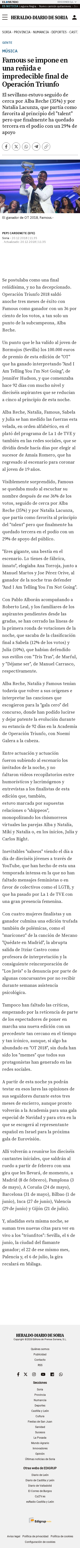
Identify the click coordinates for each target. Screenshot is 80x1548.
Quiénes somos (40, 1349)
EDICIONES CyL (65, 2)
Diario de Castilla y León (40, 1480)
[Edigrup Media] (40, 1520)
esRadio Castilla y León (40, 1501)
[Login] (74, 17)
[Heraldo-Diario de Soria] (39, 17)
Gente (7, 43)
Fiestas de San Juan (40, 1421)
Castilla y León (40, 1411)
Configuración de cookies (40, 1542)
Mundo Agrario (40, 1443)
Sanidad (40, 1427)
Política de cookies (62, 1536)
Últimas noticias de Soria (40, 1459)
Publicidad (40, 1354)
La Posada (40, 1437)
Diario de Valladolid (40, 1485)
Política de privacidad (35, 1536)
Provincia (40, 1394)
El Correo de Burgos (40, 1491)
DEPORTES (59, 32)
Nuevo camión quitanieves (55, 6)
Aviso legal (13, 1536)
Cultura (40, 1416)
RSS (40, 1365)
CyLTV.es (40, 1496)
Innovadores (40, 1448)
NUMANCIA (41, 32)
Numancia (40, 1400)
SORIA (6, 32)
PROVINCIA (22, 32)
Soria (40, 1389)
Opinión (40, 1453)
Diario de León (40, 1475)
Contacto (40, 1359)
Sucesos (40, 1432)
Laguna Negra (27, 6)
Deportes (40, 1405)
